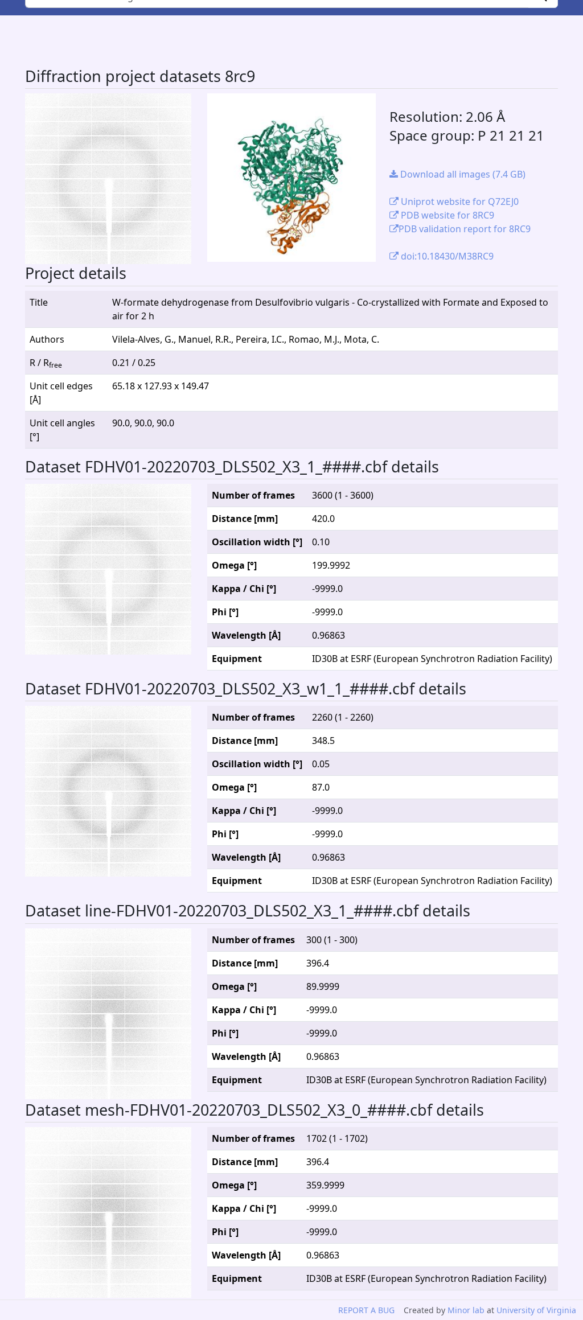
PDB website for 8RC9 (446, 215)
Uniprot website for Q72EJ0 (459, 201)
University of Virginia (536, 1310)
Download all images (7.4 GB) (461, 174)
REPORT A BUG (366, 1310)
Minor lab (466, 1310)
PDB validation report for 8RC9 (465, 229)
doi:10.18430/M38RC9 (446, 256)
